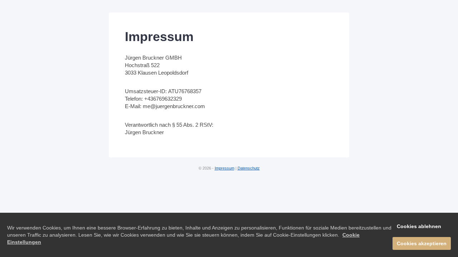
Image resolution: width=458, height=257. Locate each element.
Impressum (224, 168)
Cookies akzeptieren (422, 243)
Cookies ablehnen (419, 226)
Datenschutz (249, 168)
